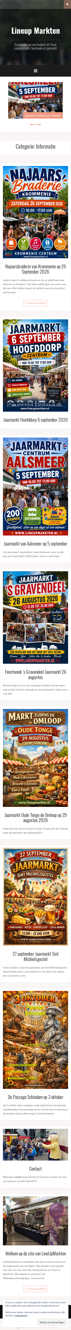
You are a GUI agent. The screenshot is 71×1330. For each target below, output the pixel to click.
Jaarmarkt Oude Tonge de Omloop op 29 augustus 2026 (35, 817)
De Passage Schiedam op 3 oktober (35, 1096)
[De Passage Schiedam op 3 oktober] (35, 1039)
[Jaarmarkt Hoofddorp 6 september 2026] (35, 365)
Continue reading (36, 302)
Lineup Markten (35, 30)
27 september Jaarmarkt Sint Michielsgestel (36, 956)
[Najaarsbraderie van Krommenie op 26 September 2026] (35, 211)
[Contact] (35, 1144)
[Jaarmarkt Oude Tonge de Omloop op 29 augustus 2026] (35, 757)
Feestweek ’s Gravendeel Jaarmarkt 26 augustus (35, 674)
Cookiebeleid (20, 1315)
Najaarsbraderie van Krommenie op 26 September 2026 (35, 269)
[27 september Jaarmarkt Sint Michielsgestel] (35, 896)
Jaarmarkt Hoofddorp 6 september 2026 (35, 419)
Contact (35, 1168)
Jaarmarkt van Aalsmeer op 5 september (43, 115)
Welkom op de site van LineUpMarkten (35, 1253)
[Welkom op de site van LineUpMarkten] (35, 1220)
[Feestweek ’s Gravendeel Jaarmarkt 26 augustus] (35, 617)
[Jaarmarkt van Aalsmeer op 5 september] (35, 486)
